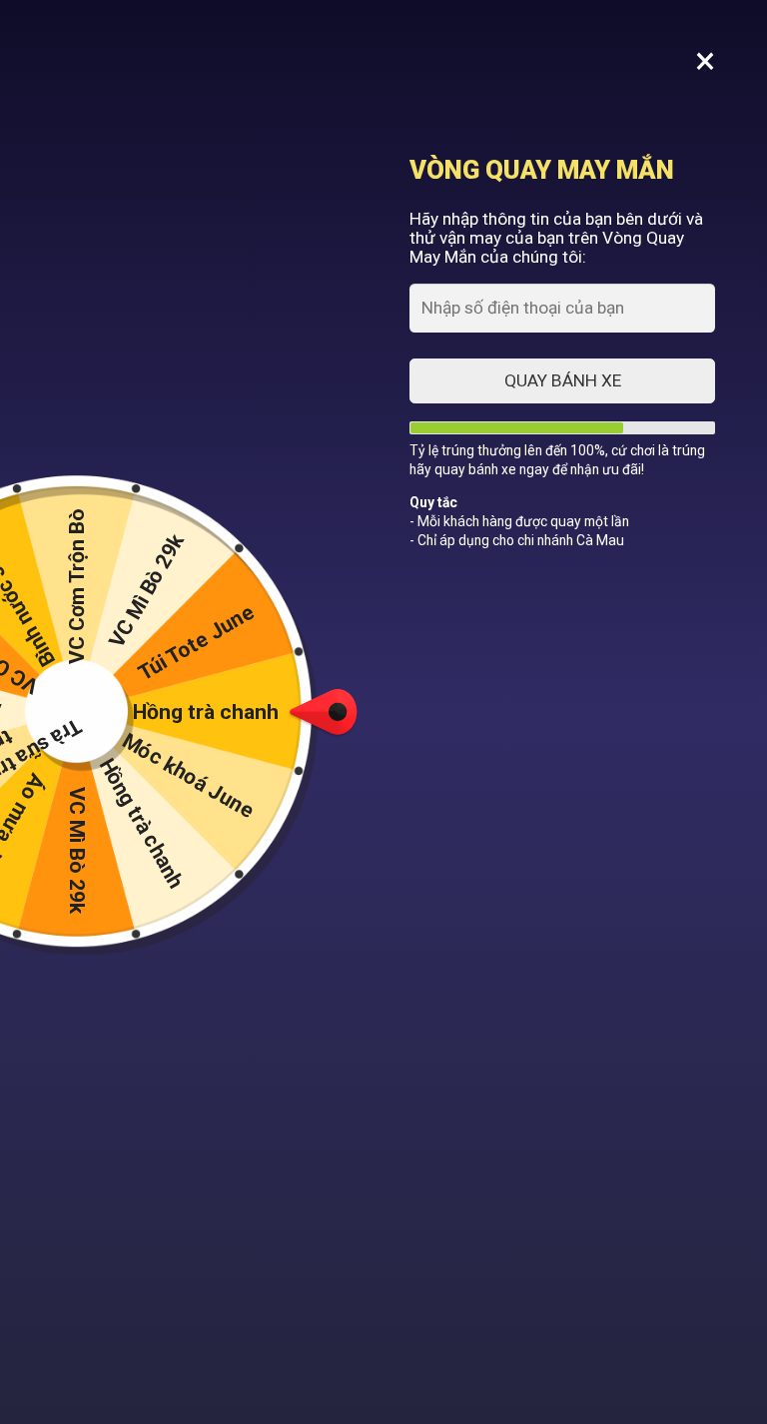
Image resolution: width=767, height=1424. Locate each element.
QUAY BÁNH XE (562, 380)
